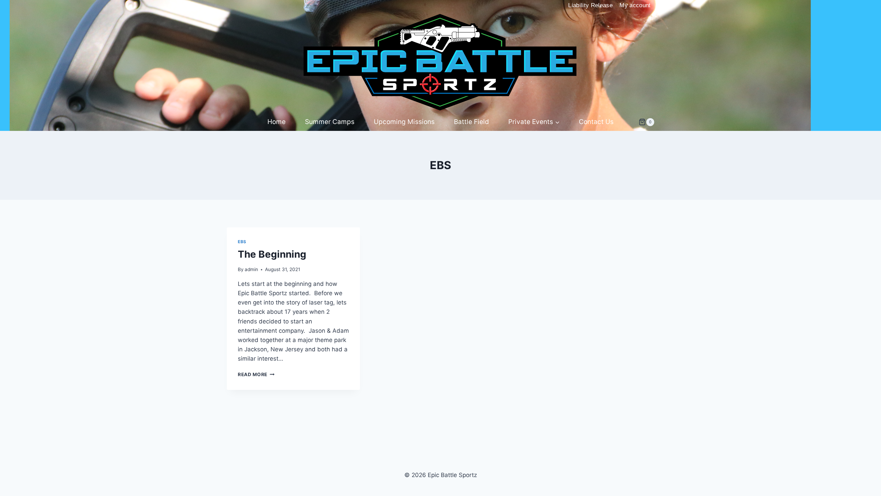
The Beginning (272, 254)
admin (251, 269)
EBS (242, 241)
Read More (256, 374)
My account (634, 5)
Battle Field (471, 122)
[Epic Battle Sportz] (440, 62)
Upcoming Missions (404, 122)
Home (276, 122)
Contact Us (596, 122)
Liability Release (590, 5)
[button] (557, 122)
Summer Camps (329, 122)
